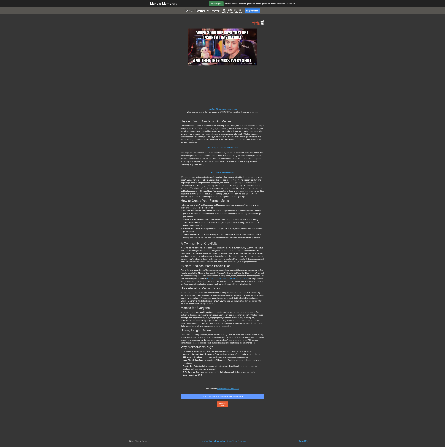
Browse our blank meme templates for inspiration (227, 278)
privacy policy (219, 441)
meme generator (263, 3)
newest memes (231, 3)
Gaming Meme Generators (228, 388)
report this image (222, 404)
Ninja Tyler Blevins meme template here (222, 109)
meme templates (278, 3)
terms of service (205, 441)
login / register (216, 3)
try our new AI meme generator (222, 172)
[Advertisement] (159, 63)
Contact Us (303, 441)
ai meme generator (247, 3)
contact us (290, 3)
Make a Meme (164, 3)
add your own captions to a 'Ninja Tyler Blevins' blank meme (222, 396)
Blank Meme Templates (236, 441)
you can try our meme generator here (222, 147)
